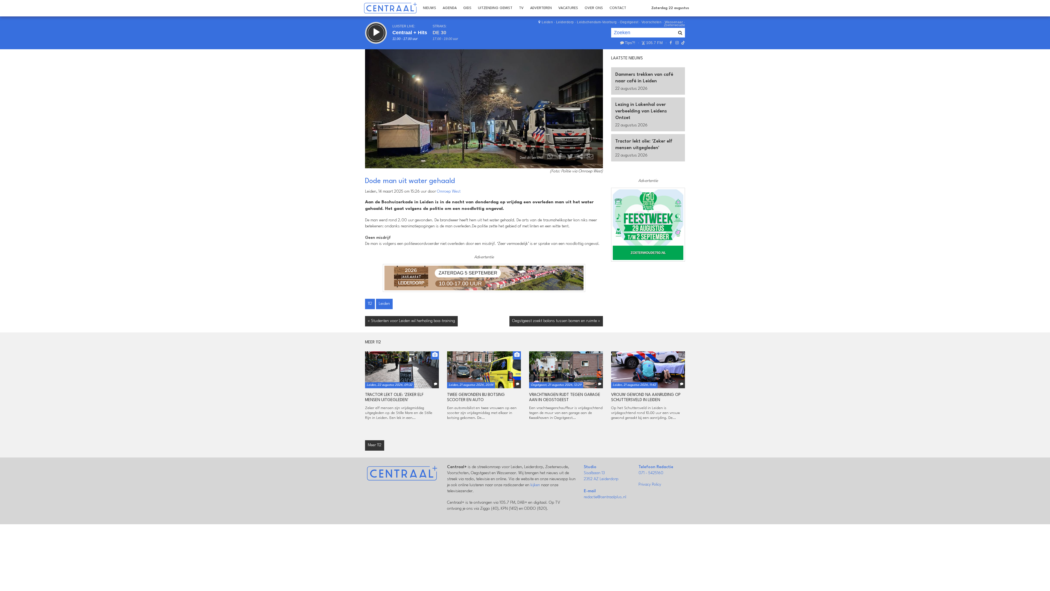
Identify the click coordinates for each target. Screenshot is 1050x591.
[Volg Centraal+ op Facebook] (671, 42)
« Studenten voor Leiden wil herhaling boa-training (411, 321)
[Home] (390, 8)
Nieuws (429, 8)
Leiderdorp (565, 22)
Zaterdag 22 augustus (670, 8)
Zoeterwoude (674, 25)
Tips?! (630, 42)
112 (370, 304)
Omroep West (448, 192)
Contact (617, 8)
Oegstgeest (629, 22)
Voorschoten (651, 22)
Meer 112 (374, 445)
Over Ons (594, 8)
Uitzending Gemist (495, 8)
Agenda (450, 8)
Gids (467, 8)
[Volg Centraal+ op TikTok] (682, 42)
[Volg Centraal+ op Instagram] (677, 42)
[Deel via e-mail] (590, 158)
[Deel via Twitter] (570, 158)
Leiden (547, 22)
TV (521, 8)
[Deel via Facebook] (560, 158)
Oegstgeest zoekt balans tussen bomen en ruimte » (556, 321)
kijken (535, 485)
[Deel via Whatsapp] (550, 158)
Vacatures (568, 8)
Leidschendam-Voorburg (597, 22)
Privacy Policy (649, 485)
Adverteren (541, 8)
